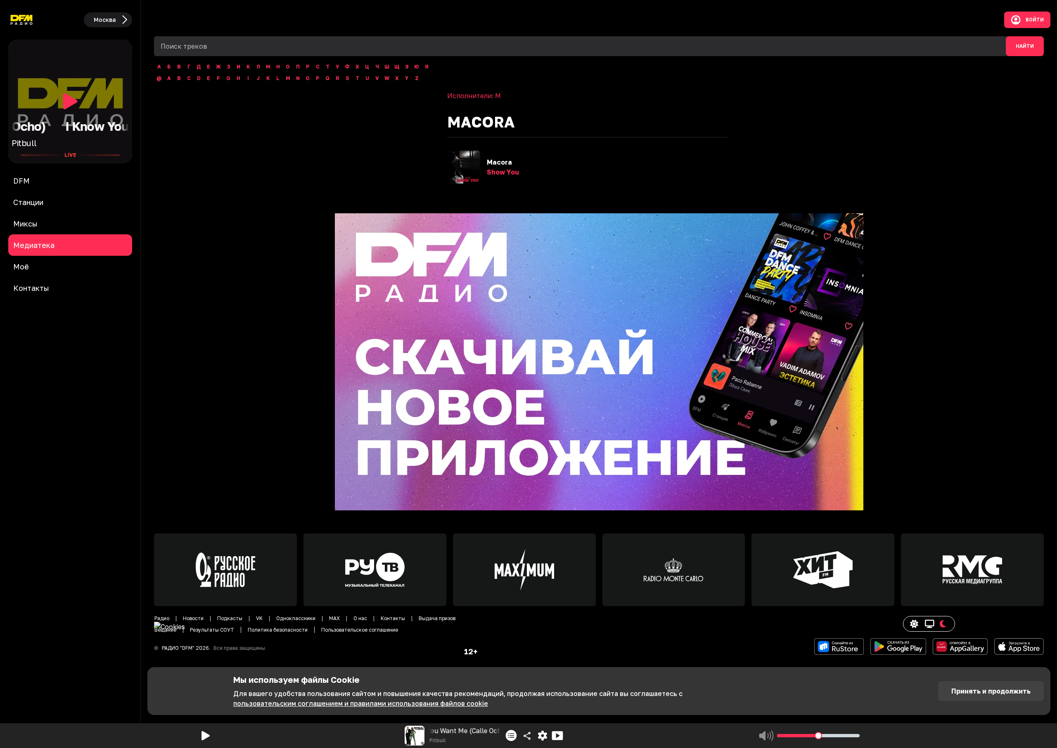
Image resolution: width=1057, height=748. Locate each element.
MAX (334, 618)
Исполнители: (474, 96)
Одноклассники (295, 618)
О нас (360, 618)
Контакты (393, 618)
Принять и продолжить (991, 691)
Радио (161, 618)
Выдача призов (437, 618)
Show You (503, 172)
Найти (1025, 46)
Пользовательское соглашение (359, 630)
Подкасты (229, 618)
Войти (1035, 20)
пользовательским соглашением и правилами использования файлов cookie (360, 703)
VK (259, 618)
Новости (193, 618)
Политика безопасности (278, 630)
